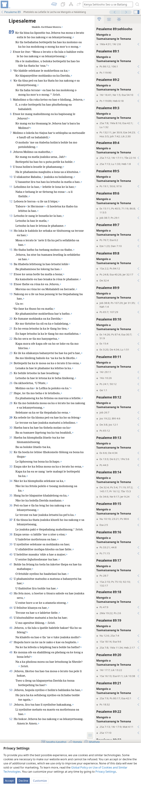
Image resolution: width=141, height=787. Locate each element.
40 (11, 554)
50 (11, 690)
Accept (9, 781)
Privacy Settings (105, 771)
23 (11, 353)
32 (11, 452)
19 (11, 294)
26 (11, 383)
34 (11, 481)
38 (11, 534)
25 (11, 373)
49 (11, 671)
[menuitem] (5, 4)
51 (11, 704)
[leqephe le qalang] (5, 4)
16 (11, 264)
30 (11, 427)
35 (11, 495)
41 (11, 564)
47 (11, 642)
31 (11, 437)
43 (11, 593)
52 (11, 719)
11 (11, 187)
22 (11, 339)
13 (11, 216)
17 (11, 274)
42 (11, 579)
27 (11, 393)
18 (11, 284)
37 (11, 520)
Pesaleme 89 (12, 12)
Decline (23, 781)
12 (11, 201)
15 (11, 250)
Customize (40, 781)
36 (11, 505)
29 (11, 417)
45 (11, 618)
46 (11, 628)
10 (11, 177)
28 (11, 403)
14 (11, 231)
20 (11, 318)
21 (11, 328)
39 (11, 544)
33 (11, 466)
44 (11, 608)
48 (11, 652)
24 (11, 363)
